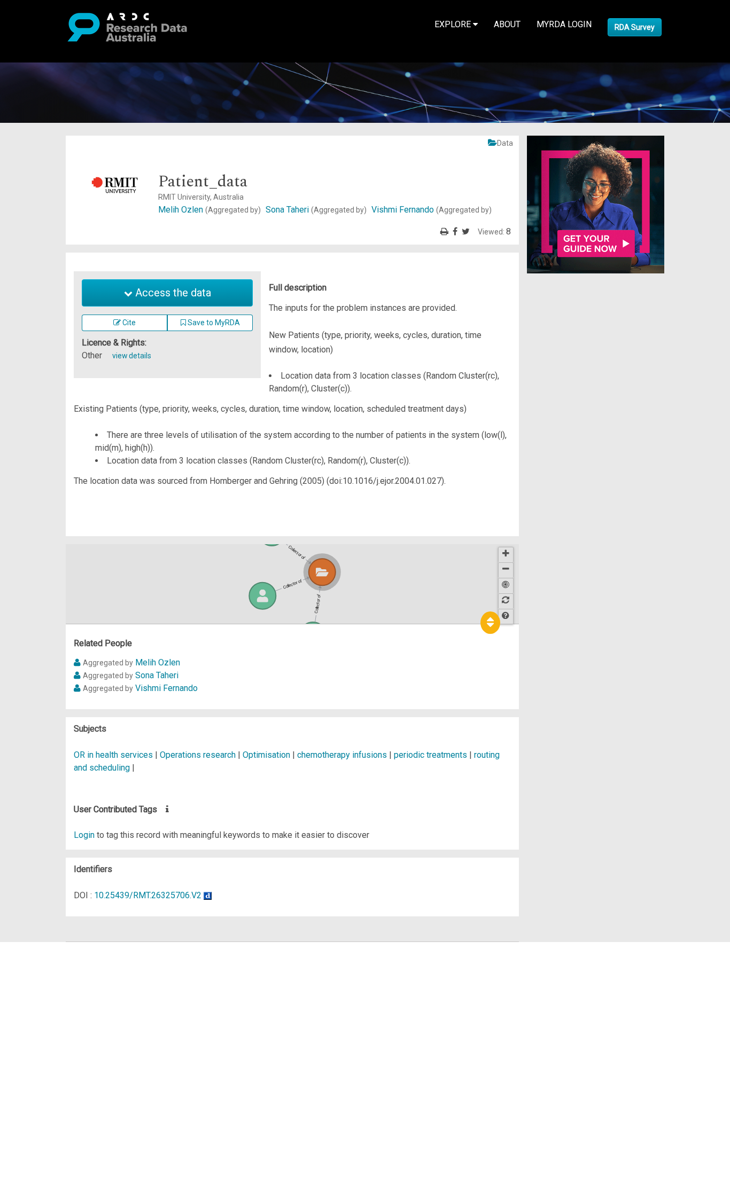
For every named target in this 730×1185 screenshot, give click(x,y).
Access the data (172, 292)
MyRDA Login (564, 24)
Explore (453, 24)
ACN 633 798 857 (33, 1089)
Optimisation (266, 755)
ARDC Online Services (74, 1012)
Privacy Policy (60, 1057)
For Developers (62, 999)
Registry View (59, 1025)
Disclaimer (53, 987)
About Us (50, 948)
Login (84, 835)
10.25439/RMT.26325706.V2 (147, 895)
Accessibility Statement (77, 1070)
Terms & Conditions (69, 1044)
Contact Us (53, 974)
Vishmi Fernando (431, 210)
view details (131, 355)
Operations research (198, 755)
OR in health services (113, 755)
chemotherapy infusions (342, 755)
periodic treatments (430, 755)
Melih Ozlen (209, 210)
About (507, 24)
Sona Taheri (316, 210)
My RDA (48, 961)
